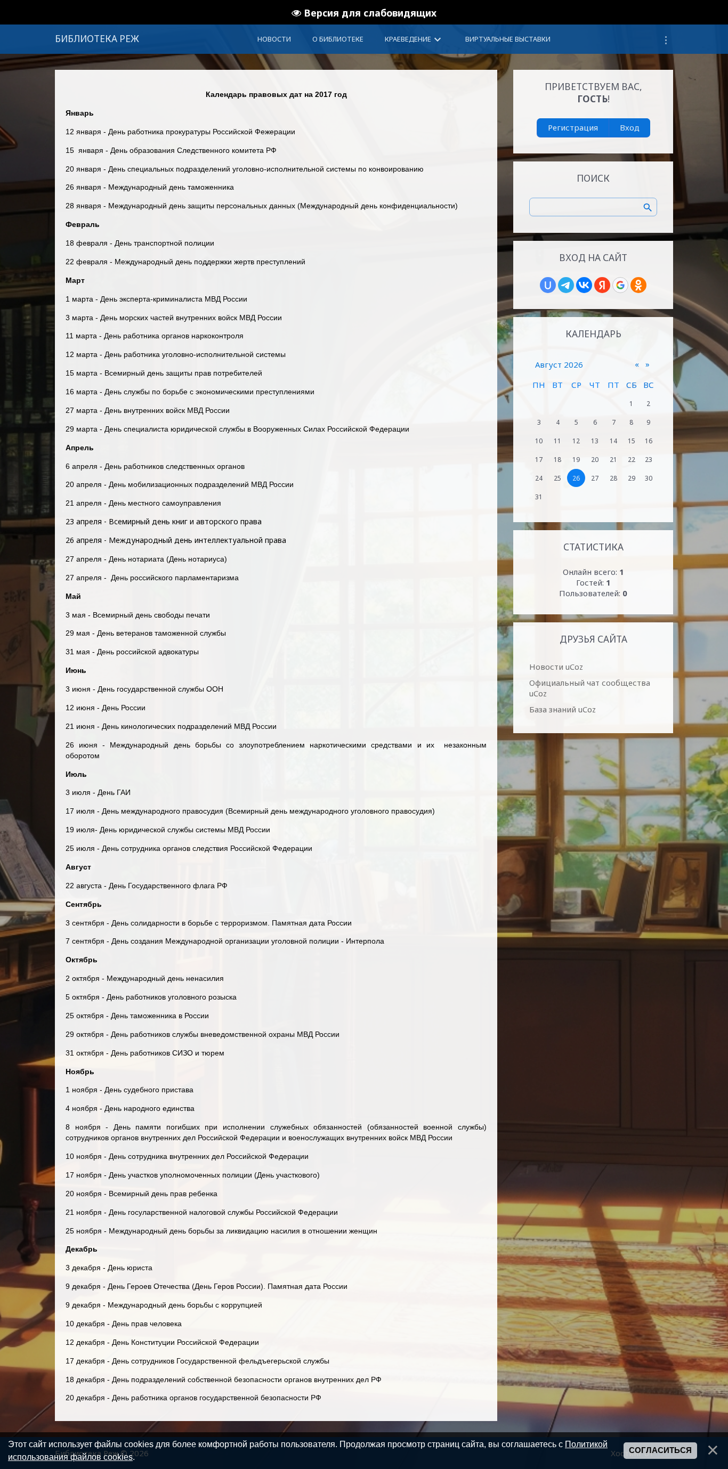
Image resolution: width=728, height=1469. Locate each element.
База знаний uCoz (562, 709)
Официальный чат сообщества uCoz (589, 688)
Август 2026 (559, 364)
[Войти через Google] (620, 285)
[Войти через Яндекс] (602, 285)
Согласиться (660, 1450)
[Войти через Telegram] (566, 285)
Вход (630, 127)
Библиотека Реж (97, 39)
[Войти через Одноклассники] (638, 285)
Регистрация (573, 127)
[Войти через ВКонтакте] (584, 285)
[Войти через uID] (548, 285)
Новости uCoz (556, 666)
